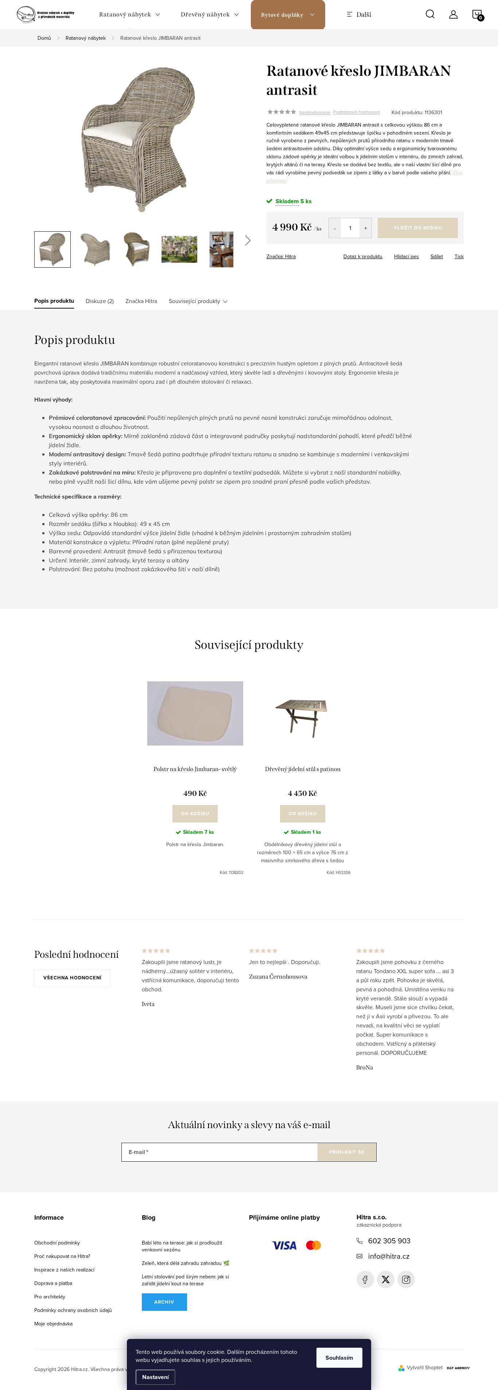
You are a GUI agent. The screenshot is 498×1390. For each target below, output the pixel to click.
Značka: (281, 256)
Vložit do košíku (418, 227)
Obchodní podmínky (57, 1242)
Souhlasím (339, 1358)
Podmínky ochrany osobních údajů (73, 1310)
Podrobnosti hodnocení (356, 112)
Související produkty (194, 301)
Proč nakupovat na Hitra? (62, 1256)
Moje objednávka (53, 1323)
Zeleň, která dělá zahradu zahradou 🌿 (185, 1263)
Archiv (164, 1301)
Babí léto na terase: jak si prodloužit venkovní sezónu (182, 1246)
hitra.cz (406, 1279)
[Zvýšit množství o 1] (365, 228)
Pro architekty (49, 1296)
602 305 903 (389, 1240)
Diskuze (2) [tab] (100, 301)
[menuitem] (130, 14)
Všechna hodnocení (72, 977)
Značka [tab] (141, 301)
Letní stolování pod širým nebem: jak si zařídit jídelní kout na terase (185, 1280)
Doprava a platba (53, 1283)
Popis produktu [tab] (54, 301)
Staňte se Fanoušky (365, 1279)
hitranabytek (385, 1279)
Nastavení (155, 1377)
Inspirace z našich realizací (64, 1269)
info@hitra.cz (388, 1256)
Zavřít (311, 254)
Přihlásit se (347, 1152)
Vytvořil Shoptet (425, 1367)
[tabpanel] (195, 776)
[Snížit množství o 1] (335, 228)
